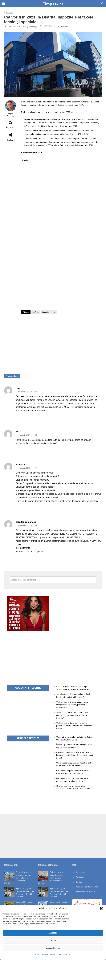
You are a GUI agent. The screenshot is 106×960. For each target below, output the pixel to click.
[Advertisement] (61, 344)
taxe (54, 312)
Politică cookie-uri (41, 954)
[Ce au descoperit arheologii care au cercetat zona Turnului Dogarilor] (9, 876)
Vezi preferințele (53, 948)
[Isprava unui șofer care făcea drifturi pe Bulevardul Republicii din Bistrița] (9, 892)
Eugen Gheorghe (31, 27)
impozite (45, 312)
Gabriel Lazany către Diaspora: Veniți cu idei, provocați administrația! (72, 705)
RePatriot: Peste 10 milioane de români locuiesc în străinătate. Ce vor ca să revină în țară (74, 755)
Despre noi (80, 872)
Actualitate (8, 13)
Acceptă (53, 933)
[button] (101, 908)
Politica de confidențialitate (60, 954)
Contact (78, 882)
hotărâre (36, 312)
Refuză (53, 940)
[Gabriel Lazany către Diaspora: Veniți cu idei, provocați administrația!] (43, 876)
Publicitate (79, 877)
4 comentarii (10, 127)
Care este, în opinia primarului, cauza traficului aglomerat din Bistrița (74, 726)
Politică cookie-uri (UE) (85, 892)
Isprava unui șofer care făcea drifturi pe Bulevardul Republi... (25, 891)
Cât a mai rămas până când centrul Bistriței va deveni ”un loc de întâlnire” (72, 715)
